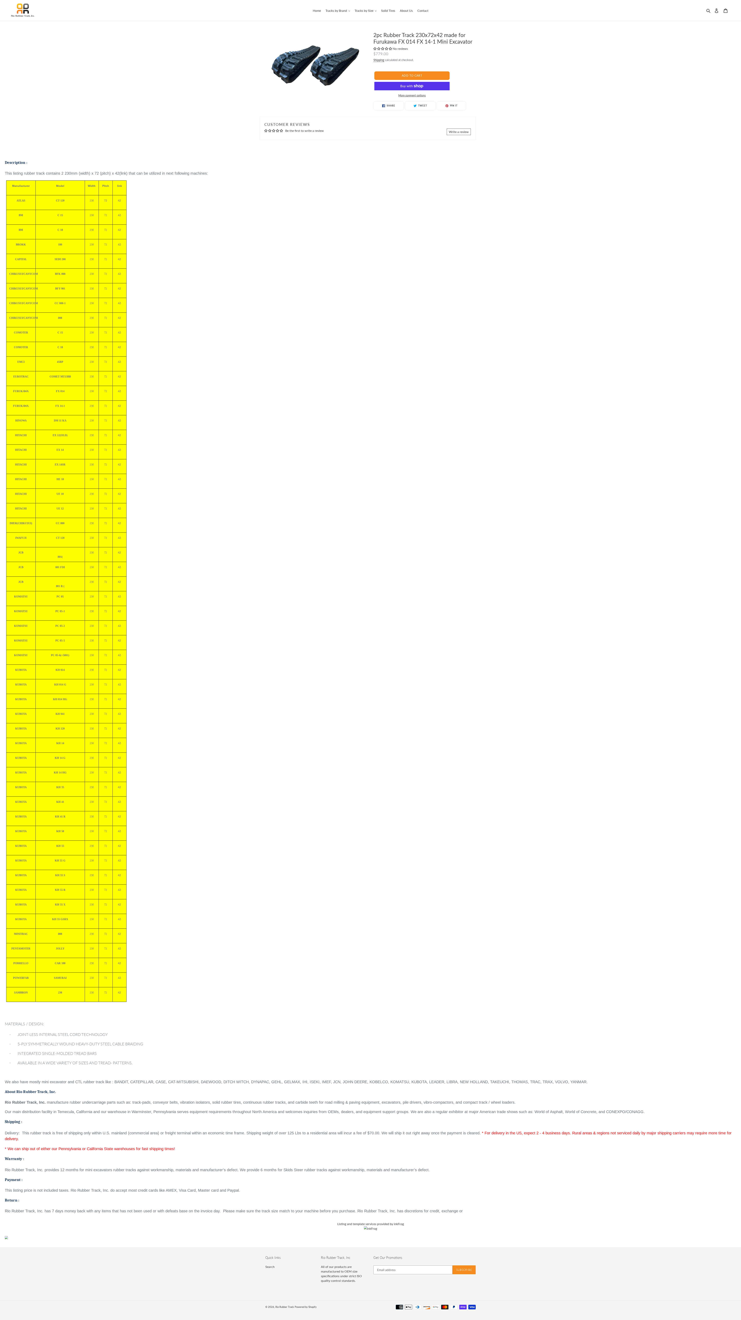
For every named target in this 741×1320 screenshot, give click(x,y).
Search (270, 1266)
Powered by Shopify (306, 1306)
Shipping (378, 60)
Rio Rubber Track (284, 1306)
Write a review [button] (459, 132)
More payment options (412, 95)
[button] (383, 48)
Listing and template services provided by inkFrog (370, 1224)
